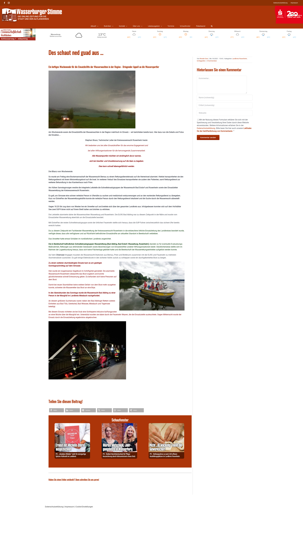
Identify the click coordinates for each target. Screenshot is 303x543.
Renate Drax (204, 58)
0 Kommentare (212, 61)
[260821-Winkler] (72, 424)
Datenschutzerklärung (54, 507)
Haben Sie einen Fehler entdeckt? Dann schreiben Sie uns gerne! (74, 479)
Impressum (69, 507)
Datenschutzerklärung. (206, 128)
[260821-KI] (166, 424)
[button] (211, 26)
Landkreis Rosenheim (239, 58)
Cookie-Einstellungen (84, 507)
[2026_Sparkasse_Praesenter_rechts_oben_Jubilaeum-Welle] (289, 7)
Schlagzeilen (201, 61)
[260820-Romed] (119, 424)
